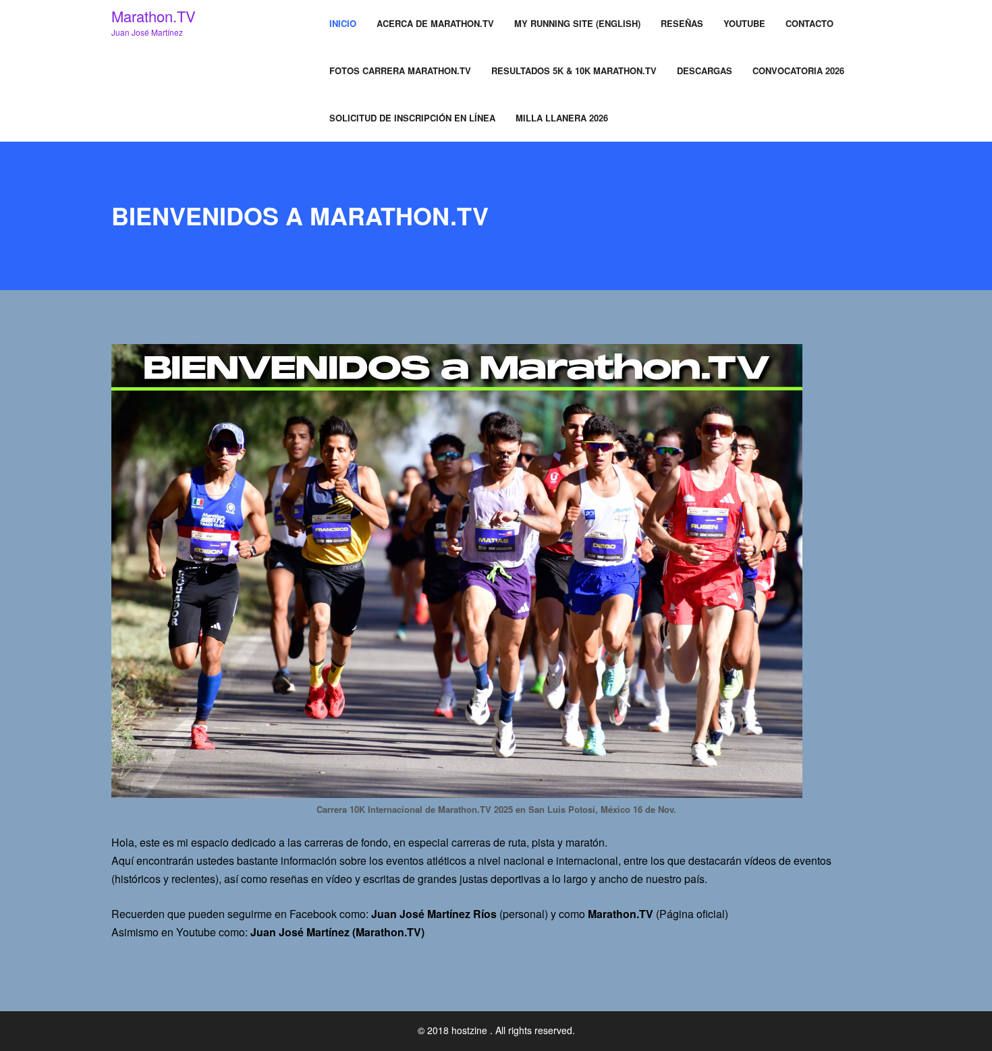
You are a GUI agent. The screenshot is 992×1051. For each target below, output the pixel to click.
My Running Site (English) (577, 23)
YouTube (744, 23)
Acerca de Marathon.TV (435, 23)
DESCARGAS (704, 70)
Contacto (809, 23)
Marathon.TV (153, 15)
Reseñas (682, 23)
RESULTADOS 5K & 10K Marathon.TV (574, 70)
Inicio (342, 23)
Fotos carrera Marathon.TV (400, 70)
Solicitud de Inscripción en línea (412, 117)
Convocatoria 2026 (798, 70)
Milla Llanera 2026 (562, 117)
